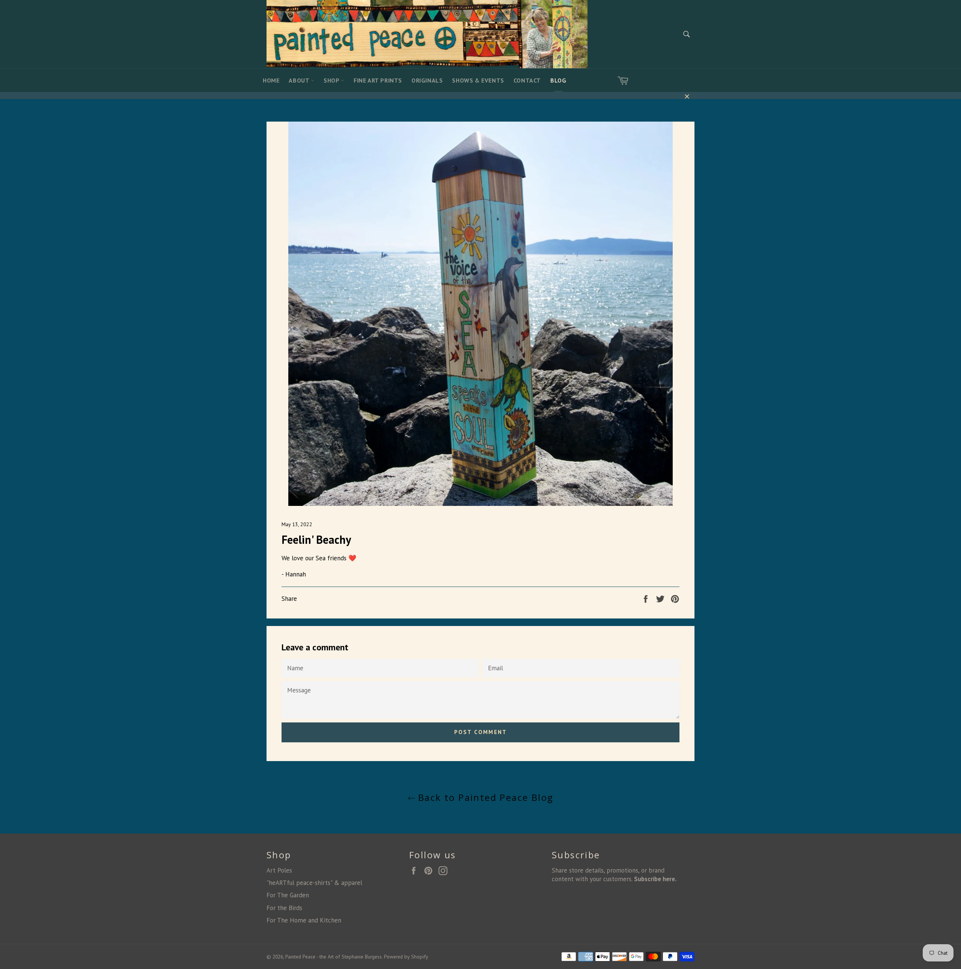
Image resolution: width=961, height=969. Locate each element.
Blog (558, 80)
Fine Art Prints (378, 80)
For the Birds (284, 908)
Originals (427, 80)
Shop (332, 80)
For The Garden (288, 895)
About (300, 80)
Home (271, 80)
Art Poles (279, 870)
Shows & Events (478, 80)
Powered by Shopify (406, 956)
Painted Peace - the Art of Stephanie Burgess (333, 956)
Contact (527, 80)
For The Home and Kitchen (304, 920)
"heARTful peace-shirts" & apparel (314, 883)
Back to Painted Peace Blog (484, 797)
